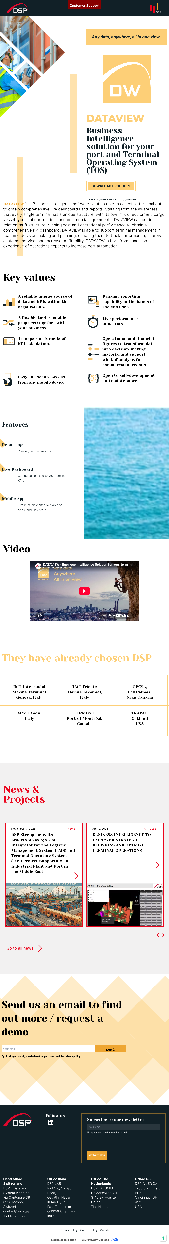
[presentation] (158, 934)
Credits (104, 1230)
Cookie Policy (89, 1230)
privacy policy (72, 1056)
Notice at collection (63, 1239)
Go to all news (20, 948)
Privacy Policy (69, 1230)
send (110, 1049)
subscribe (96, 1155)
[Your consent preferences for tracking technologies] (163, 1238)
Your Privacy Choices (95, 1239)
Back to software (102, 199)
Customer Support (85, 6)
